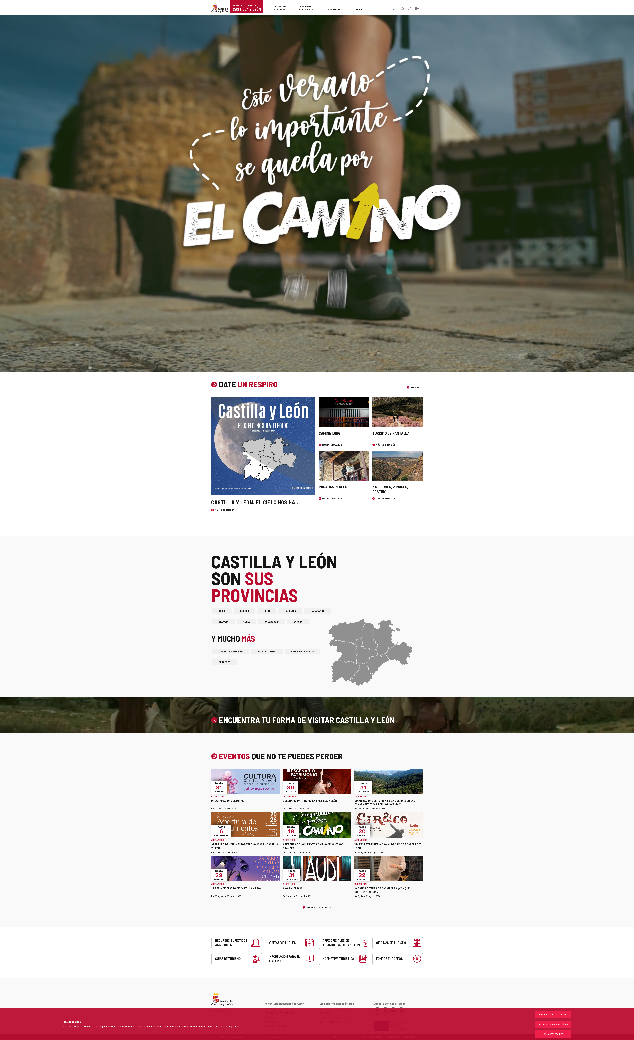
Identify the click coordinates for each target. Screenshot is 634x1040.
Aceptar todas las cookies (552, 1014)
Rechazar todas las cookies (553, 1024)
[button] (418, 8)
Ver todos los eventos (318, 907)
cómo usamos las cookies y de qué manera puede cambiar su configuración (201, 1026)
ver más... (415, 387)
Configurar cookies (553, 1034)
